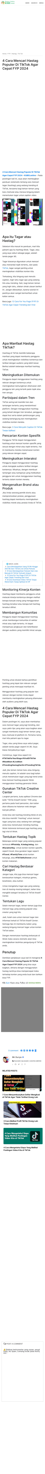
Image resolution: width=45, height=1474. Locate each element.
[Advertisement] (22, 28)
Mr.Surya (17, 1057)
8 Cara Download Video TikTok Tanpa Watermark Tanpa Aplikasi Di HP (20, 581)
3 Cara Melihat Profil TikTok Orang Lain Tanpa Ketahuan (20, 1122)
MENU (41, 3)
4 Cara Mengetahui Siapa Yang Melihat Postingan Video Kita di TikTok (20, 1148)
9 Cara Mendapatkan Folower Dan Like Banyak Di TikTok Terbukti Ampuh (21, 572)
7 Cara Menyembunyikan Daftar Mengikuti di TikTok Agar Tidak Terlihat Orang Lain (21, 1096)
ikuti (8, 983)
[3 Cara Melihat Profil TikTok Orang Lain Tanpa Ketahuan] (22, 1109)
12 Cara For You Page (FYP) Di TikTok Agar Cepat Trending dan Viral (20, 576)
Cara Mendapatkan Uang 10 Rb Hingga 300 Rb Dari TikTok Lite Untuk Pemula (21, 568)
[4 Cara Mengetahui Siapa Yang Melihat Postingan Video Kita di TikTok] (22, 1136)
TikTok (5, 268)
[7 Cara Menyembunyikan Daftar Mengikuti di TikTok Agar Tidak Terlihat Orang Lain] (21, 1083)
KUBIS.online (30, 175)
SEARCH (34, 3)
